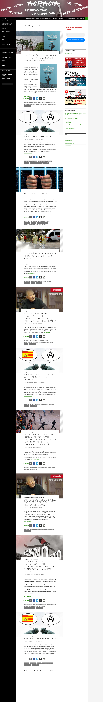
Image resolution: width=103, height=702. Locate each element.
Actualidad (26, 250)
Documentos (4, 47)
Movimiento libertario (42, 467)
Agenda (3, 36)
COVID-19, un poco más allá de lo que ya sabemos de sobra (40, 256)
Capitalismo (34, 221)
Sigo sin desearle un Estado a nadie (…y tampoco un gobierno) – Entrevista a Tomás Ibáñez (40, 317)
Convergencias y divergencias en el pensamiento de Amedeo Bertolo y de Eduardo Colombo (39, 566)
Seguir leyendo (28, 96)
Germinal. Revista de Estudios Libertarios (6, 71)
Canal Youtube (5, 41)
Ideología (27, 162)
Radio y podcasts (5, 62)
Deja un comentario (40, 60)
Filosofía (49, 161)
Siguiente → (53, 670)
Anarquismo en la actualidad (32, 18)
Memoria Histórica (41, 529)
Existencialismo (42, 161)
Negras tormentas (35, 193)
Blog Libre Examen (6, 78)
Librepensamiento (80, 18)
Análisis (25, 190)
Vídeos (3, 65)
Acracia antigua (5, 68)
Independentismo (28, 342)
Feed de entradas (68, 140)
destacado (34, 102)
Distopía (47, 221)
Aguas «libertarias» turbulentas (71, 118)
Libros (39, 53)
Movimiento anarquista (42, 104)
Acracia (4, 18)
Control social (35, 281)
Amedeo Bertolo (28, 604)
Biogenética (27, 221)
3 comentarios (38, 641)
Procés (26, 344)
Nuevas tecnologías (29, 224)
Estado (32, 283)
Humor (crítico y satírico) (7, 52)
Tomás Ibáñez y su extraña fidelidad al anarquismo (40, 56)
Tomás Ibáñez (27, 106)
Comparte (26, 99)
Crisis (49, 281)
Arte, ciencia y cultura (70, 18)
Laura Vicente (51, 102)
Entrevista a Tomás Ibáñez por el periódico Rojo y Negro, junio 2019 (40, 502)
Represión (52, 404)
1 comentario (37, 447)
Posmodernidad (52, 104)
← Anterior (25, 670)
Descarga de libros (6, 44)
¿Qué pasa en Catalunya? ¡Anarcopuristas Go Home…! (38, 377)
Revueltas (27, 405)
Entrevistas (41, 311)
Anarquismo (27, 102)
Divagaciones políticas (69, 128)
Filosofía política (42, 102)
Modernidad (32, 104)
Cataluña (27, 340)
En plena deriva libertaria (40, 638)
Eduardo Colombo (51, 604)
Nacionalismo (49, 342)
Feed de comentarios (69, 143)
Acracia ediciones (6, 31)
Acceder (66, 138)
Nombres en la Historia (6, 57)
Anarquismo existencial (39, 136)
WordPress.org (68, 145)
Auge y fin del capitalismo (58, 18)
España (38, 663)
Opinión (31, 250)
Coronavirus (43, 281)
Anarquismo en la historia (45, 18)
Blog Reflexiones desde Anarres (7, 75)
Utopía (44, 224)
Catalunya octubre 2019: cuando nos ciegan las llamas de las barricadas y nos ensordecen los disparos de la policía (40, 439)
